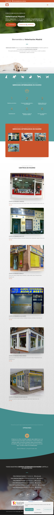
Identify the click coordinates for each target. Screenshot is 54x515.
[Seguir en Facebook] (20, 494)
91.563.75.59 (42, 485)
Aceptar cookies (29, 509)
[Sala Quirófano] (40, 140)
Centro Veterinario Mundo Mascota (18, 397)
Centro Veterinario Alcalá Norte (17, 316)
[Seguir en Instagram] (27, 494)
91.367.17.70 (38, 487)
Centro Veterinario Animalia (16, 273)
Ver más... (11, 239)
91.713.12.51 (38, 480)
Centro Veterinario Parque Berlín (17, 355)
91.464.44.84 (38, 476)
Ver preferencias (47, 509)
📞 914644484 (11, 24)
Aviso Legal (18, 511)
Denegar (38, 509)
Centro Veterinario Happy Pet (16, 236)
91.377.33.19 (38, 482)
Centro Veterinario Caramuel (16, 201)
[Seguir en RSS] (33, 494)
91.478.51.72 (40, 478)
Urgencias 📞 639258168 (26, 24)
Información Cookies (38, 512)
